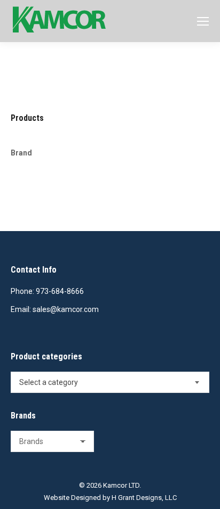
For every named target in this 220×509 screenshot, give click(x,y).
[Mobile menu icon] (203, 21)
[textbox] (48, 382)
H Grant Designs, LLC (144, 498)
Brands (23, 416)
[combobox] (110, 382)
